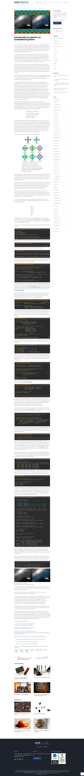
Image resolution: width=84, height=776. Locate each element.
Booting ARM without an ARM (39, 713)
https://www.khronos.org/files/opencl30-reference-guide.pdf (27, 643)
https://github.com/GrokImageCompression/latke (22, 628)
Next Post (42, 657)
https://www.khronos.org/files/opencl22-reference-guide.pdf (27, 641)
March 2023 (56, 167)
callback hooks (44, 401)
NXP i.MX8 (46, 89)
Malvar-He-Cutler (39, 649)
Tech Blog (44, 2)
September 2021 (57, 203)
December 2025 (57, 104)
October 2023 (57, 159)
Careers (51, 2)
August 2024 (56, 140)
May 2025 (56, 118)
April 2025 (56, 121)
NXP (45, 649)
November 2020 (57, 225)
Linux (15, 42)
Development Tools (58, 46)
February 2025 (57, 126)
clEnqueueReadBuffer (27, 382)
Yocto (55, 65)
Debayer (21, 649)
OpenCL (28, 54)
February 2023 (57, 170)
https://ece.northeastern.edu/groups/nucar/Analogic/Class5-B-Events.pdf (28, 405)
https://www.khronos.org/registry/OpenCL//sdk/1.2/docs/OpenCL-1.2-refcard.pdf (31, 639)
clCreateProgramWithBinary (36, 287)
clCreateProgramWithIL (19, 290)
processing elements (39, 82)
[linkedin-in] (54, 31)
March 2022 (56, 189)
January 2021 (56, 220)
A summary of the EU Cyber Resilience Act (42, 677)
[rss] (61, 31)
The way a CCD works (42, 103)
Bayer (16, 649)
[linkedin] (15, 759)
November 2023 (57, 156)
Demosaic (26, 649)
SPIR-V (37, 288)
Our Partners (58, 2)
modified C (16, 192)
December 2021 (57, 198)
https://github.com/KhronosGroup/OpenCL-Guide (23, 632)
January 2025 (56, 129)
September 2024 (57, 137)
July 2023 (56, 162)
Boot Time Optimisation (58, 38)
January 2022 (56, 195)
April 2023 (56, 165)
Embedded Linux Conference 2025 (21, 694)
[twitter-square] (57, 31)
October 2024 (57, 134)
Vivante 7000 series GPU (34, 90)
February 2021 (57, 217)
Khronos (32, 649)
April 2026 (56, 101)
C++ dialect (21, 192)
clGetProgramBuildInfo (32, 286)
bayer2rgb (48, 614)
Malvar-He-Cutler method (22, 126)
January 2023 (56, 173)
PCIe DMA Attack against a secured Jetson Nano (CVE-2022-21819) (21, 678)
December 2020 (57, 222)
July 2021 (56, 206)
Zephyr (55, 68)
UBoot (55, 62)
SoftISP (30, 49)
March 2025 (56, 123)
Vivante (27, 651)
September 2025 (57, 110)
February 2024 (57, 151)
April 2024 (56, 148)
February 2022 (57, 192)
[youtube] (59, 31)
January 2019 (56, 231)
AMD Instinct (38, 71)
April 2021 (56, 211)
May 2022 (56, 187)
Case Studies (56, 40)
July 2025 (56, 112)
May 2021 (56, 209)
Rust (55, 54)
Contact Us (66, 2)
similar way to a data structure (42, 470)
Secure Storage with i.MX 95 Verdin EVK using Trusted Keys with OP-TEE (41, 695)
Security (55, 57)
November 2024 (57, 132)
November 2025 (57, 107)
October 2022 (57, 178)
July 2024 (56, 143)
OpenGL (35, 58)
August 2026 (56, 99)
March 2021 (56, 214)
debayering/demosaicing (19, 103)
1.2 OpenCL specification (21, 199)
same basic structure (45, 83)
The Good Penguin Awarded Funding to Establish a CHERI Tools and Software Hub (61, 84)
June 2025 (56, 115)
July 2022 (56, 184)
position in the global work (36, 428)
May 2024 (56, 145)
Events (42, 399)
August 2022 (56, 181)
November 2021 (57, 200)
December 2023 (57, 154)
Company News (57, 43)
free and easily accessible (26, 79)
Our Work (37, 2)
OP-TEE (55, 52)
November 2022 (57, 176)
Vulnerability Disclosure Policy (42, 773)
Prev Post (24, 658)
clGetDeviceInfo (41, 446)
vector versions (21, 444)
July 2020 (56, 228)
